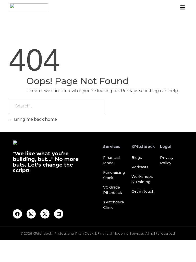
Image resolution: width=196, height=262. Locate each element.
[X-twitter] (45, 214)
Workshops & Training (142, 179)
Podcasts (140, 167)
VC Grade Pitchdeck (112, 190)
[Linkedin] (58, 214)
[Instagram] (31, 214)
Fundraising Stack (114, 175)
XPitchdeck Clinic (113, 205)
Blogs (136, 157)
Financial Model (111, 160)
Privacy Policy (167, 160)
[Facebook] (17, 214)
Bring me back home (35, 119)
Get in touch (142, 191)
